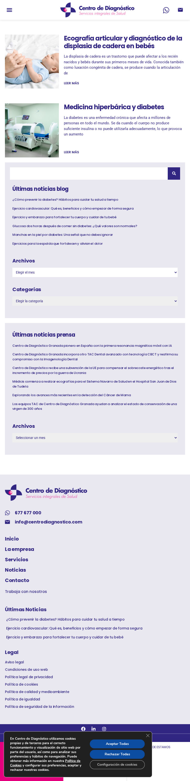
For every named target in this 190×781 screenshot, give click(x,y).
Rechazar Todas (117, 754)
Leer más (71, 83)
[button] (9, 9)
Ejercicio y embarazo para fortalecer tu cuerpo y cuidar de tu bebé (64, 217)
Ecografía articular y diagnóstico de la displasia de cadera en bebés (123, 42)
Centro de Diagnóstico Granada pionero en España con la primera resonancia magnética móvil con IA (92, 345)
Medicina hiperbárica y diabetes (114, 107)
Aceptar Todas (117, 743)
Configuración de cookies (117, 764)
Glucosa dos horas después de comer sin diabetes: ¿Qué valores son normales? (74, 226)
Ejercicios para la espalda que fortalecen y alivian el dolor (57, 243)
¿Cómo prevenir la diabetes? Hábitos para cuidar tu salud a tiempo (65, 199)
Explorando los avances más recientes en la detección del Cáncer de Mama (71, 395)
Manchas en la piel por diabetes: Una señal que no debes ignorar (62, 234)
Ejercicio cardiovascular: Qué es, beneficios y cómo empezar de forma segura (73, 208)
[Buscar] (174, 173)
